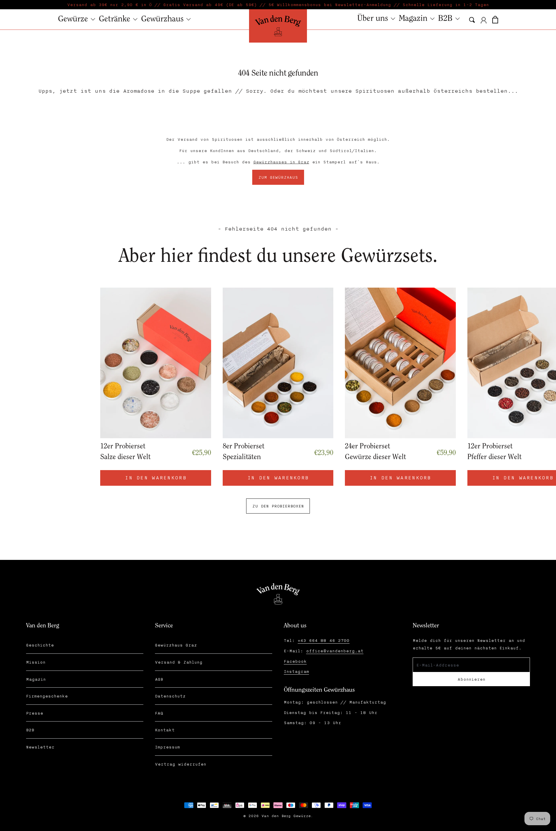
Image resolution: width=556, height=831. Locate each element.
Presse (34, 713)
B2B (30, 730)
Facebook (295, 661)
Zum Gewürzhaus (278, 177)
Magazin (36, 679)
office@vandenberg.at (334, 650)
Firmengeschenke (47, 696)
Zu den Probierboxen (278, 506)
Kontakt (165, 730)
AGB (159, 679)
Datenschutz (170, 696)
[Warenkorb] (495, 18)
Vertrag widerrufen (180, 764)
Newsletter (40, 747)
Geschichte (40, 645)
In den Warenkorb (400, 477)
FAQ (159, 713)
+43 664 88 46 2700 (324, 640)
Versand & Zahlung (178, 662)
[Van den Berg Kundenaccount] (483, 20)
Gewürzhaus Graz (176, 645)
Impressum (167, 747)
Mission (35, 662)
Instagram (296, 671)
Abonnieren (471, 679)
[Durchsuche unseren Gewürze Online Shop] (472, 20)
